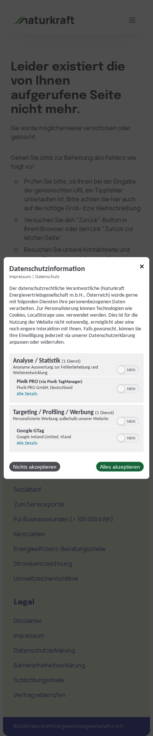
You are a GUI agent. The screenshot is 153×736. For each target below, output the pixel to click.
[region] (76, 403)
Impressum (20, 276)
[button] (121, 370)
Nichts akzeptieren (34, 467)
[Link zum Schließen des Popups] (142, 267)
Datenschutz (47, 276)
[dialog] (76, 368)
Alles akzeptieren (120, 467)
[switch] (128, 369)
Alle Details (27, 394)
